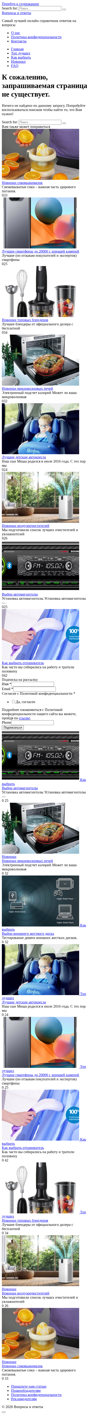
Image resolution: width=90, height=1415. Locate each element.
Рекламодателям (24, 1399)
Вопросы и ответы (16, 13)
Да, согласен (25, 702)
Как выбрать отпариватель (23, 663)
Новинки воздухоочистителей (25, 526)
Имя (6, 684)
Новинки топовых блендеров (25, 320)
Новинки (18, 61)
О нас (15, 33)
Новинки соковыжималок (22, 183)
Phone (6, 722)
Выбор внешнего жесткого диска (28, 934)
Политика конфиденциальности (36, 37)
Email (7, 689)
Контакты (19, 41)
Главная (17, 49)
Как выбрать (21, 57)
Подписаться (13, 727)
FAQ (14, 66)
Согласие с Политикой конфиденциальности (38, 693)
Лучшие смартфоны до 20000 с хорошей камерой (40, 251)
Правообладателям (26, 1391)
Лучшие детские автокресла (24, 457)
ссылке (24, 718)
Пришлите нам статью (28, 1386)
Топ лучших (20, 53)
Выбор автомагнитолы (20, 594)
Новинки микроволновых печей (27, 388)
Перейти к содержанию (20, 4)
